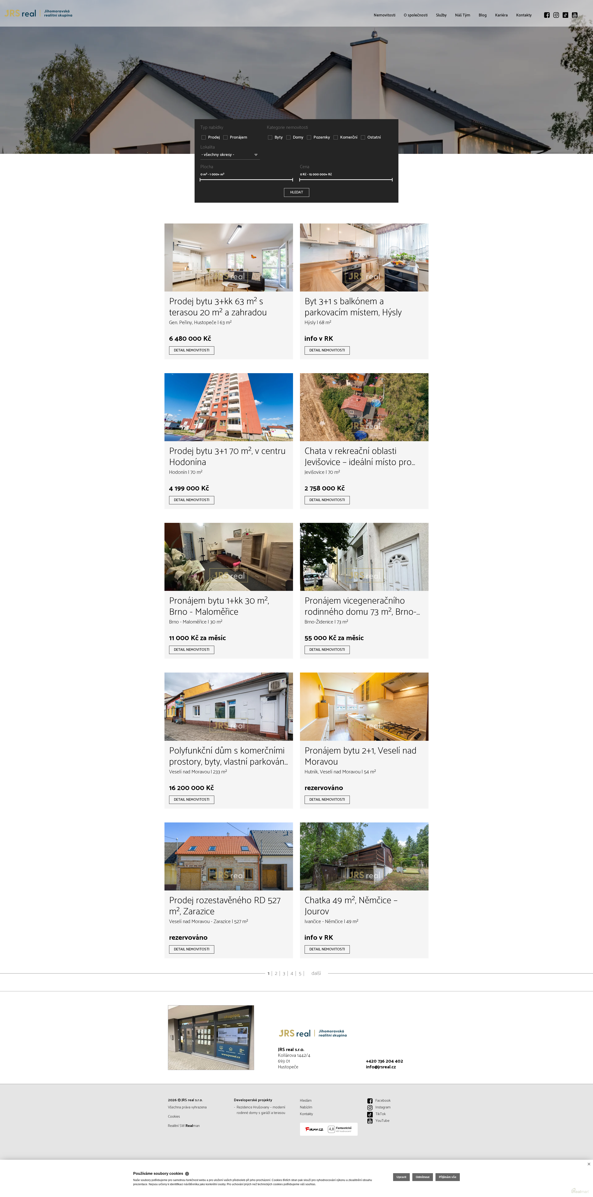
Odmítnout (422, 1177)
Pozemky (321, 137)
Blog (483, 41)
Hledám (306, 1101)
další (316, 973)
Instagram (383, 1107)
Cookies (174, 1116)
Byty (278, 137)
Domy (298, 137)
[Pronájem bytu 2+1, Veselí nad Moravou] (364, 707)
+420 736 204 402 (384, 1061)
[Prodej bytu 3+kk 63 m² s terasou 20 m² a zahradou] (228, 257)
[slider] (292, 180)
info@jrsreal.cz (381, 1067)
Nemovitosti (384, 41)
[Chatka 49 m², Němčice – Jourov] (364, 856)
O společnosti (416, 41)
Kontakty (524, 41)
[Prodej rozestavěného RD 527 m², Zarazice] (228, 856)
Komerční (348, 137)
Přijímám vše (447, 1177)
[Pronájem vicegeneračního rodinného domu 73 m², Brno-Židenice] (364, 557)
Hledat (296, 192)
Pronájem (238, 137)
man (193, 1126)
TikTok (380, 1114)
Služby (441, 41)
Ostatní (374, 137)
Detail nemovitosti (191, 350)
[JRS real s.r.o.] (38, 13)
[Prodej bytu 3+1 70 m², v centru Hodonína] (228, 407)
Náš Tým (462, 41)
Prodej (214, 137)
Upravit (401, 1177)
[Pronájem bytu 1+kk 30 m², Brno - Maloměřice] (228, 557)
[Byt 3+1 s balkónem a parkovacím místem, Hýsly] (364, 257)
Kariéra (501, 41)
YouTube (382, 1121)
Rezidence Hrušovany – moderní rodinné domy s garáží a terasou (261, 1110)
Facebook (383, 1101)
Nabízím (306, 1107)
